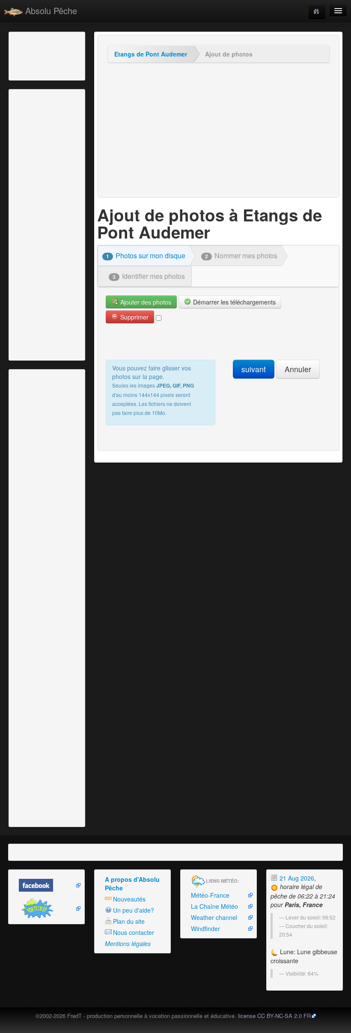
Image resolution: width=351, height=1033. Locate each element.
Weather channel (214, 917)
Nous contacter (133, 932)
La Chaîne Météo (214, 906)
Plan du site (129, 921)
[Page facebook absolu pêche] (46, 885)
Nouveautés (129, 899)
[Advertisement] (57, 55)
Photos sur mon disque (145, 255)
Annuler (298, 369)
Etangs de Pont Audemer (150, 54)
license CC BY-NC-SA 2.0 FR (274, 1016)
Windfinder (205, 928)
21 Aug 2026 (296, 878)
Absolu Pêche (50, 10)
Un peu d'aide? (133, 910)
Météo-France (210, 895)
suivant (253, 369)
